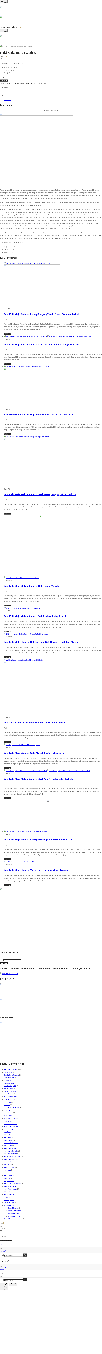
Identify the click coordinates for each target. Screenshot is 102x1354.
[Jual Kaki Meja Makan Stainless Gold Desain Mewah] (51, 578)
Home (1, 46)
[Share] (6, 1284)
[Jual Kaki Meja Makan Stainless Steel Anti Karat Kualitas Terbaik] (47, 771)
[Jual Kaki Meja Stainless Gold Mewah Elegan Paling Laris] (22, 745)
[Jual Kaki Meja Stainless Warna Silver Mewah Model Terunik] (23, 862)
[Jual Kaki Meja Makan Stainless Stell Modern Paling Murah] (22, 608)
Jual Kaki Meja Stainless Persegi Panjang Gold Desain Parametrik (38, 839)
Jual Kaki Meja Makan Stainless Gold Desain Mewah (31, 586)
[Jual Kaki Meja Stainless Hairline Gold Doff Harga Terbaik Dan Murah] (26, 634)
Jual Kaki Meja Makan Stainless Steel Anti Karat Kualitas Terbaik (38, 779)
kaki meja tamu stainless (41, 83)
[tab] (53, 99)
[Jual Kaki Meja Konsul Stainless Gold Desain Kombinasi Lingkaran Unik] (47, 336)
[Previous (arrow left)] (2, 1288)
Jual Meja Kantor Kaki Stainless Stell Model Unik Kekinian (35, 722)
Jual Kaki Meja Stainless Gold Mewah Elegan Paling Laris (34, 753)
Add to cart (4, 80)
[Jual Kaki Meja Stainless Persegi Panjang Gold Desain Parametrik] (52, 831)
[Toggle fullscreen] (11, 1284)
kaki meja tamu (28, 83)
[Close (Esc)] (2, 1284)
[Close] (1, 1226)
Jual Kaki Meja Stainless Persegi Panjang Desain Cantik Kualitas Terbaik (42, 314)
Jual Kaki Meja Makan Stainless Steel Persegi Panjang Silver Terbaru (40, 494)
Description (7, 100)
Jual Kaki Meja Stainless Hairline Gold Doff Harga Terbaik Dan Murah (41, 642)
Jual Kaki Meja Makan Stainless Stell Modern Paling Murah (35, 616)
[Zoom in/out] (15, 1284)
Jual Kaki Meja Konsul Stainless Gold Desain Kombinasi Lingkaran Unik (41, 344)
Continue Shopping (6, 1240)
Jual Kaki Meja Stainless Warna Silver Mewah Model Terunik (36, 870)
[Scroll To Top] (1, 1245)
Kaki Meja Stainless (10, 46)
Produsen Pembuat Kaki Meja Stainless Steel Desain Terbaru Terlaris (39, 414)
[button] (7, 334)
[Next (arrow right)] (6, 1288)
